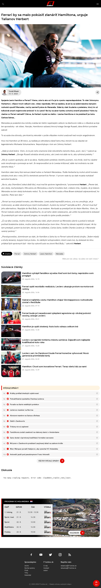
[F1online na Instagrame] (60, 556)
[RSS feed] (70, 556)
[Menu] (97, 4)
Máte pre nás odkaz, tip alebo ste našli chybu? (80, 258)
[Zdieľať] (97, 92)
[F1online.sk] (50, 4)
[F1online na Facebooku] (31, 556)
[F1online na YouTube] (41, 556)
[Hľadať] (3, 4)
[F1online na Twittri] (50, 556)
